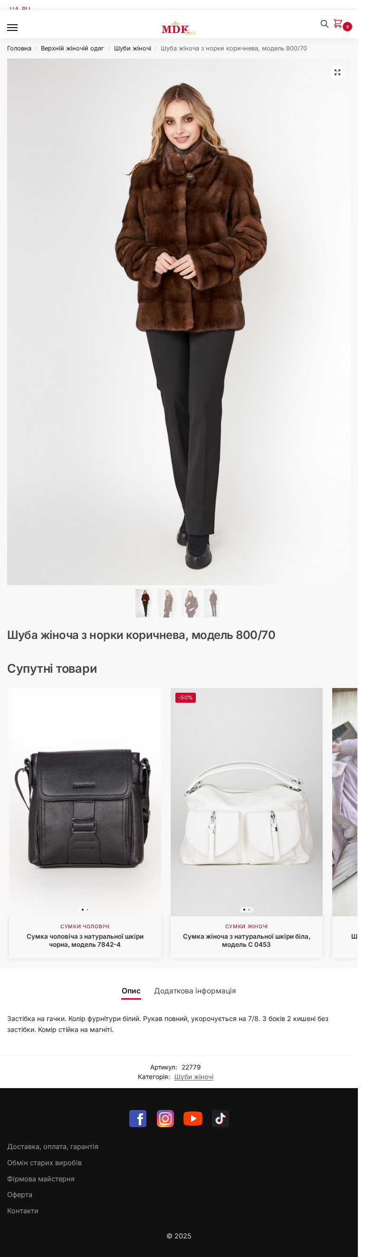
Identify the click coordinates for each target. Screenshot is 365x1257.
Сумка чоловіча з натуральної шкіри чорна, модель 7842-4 (85, 941)
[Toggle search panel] (324, 24)
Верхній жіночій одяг (72, 48)
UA (14, 9)
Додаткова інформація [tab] (195, 990)
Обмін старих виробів (44, 1163)
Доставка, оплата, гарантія (52, 1146)
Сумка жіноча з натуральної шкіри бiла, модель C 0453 (246, 941)
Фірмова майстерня (41, 1179)
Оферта (19, 1194)
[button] (340, 24)
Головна (19, 48)
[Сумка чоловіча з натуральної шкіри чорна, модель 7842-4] (85, 802)
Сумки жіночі (246, 926)
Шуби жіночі (132, 48)
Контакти (22, 1211)
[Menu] (21, 28)
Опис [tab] (131, 990)
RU (26, 9)
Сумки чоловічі (85, 926)
